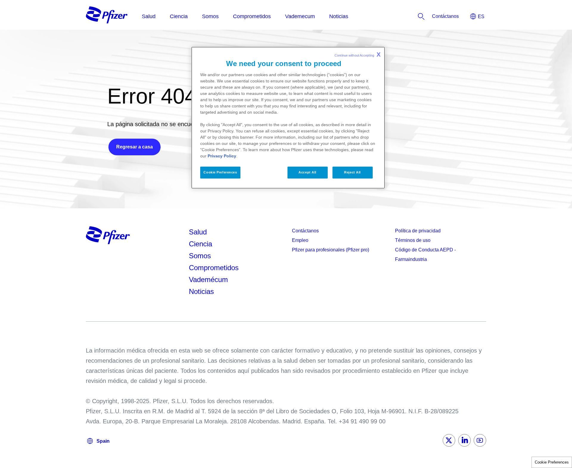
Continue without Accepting (357, 54)
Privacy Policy (222, 156)
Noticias (201, 291)
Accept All (307, 172)
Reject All (352, 172)
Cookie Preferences (552, 462)
